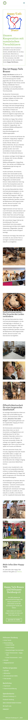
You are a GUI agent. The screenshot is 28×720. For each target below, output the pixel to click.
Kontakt (6, 660)
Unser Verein (7, 640)
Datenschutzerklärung (10, 688)
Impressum (7, 686)
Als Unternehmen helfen (11, 676)
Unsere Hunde (10, 645)
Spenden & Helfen (14, 620)
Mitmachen (7, 673)
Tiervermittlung (8, 643)
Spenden (6, 670)
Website (19, 571)
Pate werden (7, 678)
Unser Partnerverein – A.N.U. (14, 657)
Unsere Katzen (10, 647)
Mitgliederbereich (9, 663)
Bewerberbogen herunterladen (15, 650)
